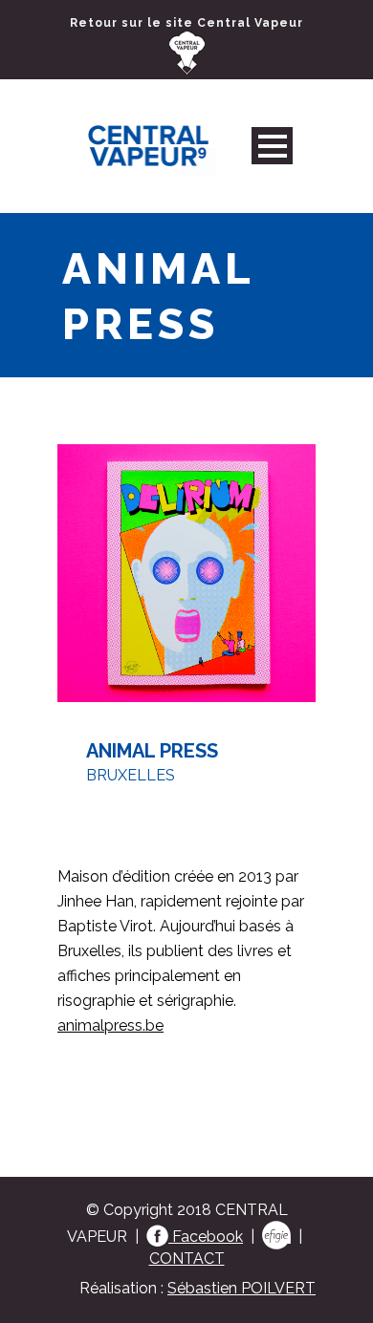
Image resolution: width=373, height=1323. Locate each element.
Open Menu (272, 145)
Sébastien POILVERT (241, 1288)
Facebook (205, 1236)
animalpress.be (110, 1025)
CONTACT (187, 1258)
